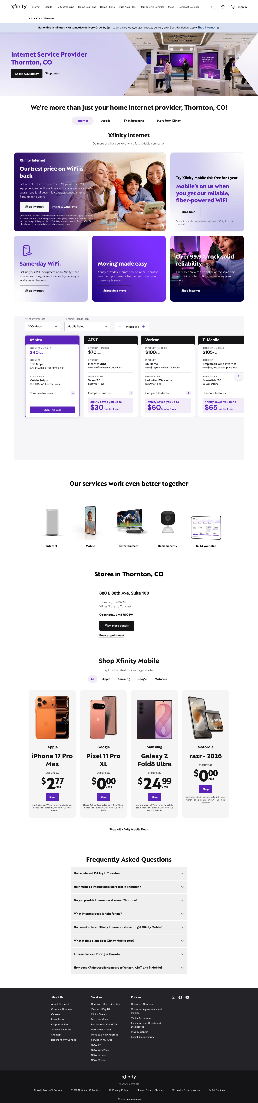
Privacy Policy (120, 1090)
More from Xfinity (169, 120)
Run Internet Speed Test (104, 1024)
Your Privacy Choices (152, 1090)
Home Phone (107, 6)
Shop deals (52, 73)
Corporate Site (59, 1024)
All (92, 679)
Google (142, 679)
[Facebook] (180, 997)
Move (171, 6)
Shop (52, 797)
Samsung (124, 679)
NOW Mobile (98, 1060)
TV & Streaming (65, 6)
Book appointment (111, 635)
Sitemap (56, 1034)
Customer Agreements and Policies (146, 1011)
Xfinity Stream (99, 1014)
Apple (106, 679)
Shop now (188, 212)
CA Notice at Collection (87, 1090)
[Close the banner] (218, 27)
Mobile (48, 6)
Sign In (242, 7)
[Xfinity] (19, 7)
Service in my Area (101, 1039)
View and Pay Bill (100, 1009)
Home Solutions (87, 6)
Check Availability (27, 74)
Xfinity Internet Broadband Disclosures (146, 1024)
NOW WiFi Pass (100, 1050)
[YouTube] (187, 997)
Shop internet (206, 27)
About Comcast (60, 1004)
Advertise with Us (61, 1029)
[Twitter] (173, 997)
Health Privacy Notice (188, 1090)
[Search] (213, 7)
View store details (117, 625)
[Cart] (233, 7)
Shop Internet (190, 290)
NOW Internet (99, 1055)
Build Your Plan (127, 6)
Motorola (161, 679)
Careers (55, 1014)
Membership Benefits (152, 6)
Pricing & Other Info (64, 207)
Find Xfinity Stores (101, 1029)
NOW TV (96, 1044)
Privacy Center (139, 1031)
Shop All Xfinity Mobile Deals (129, 829)
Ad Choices (218, 1090)
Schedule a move (114, 290)
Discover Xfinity (100, 1019)
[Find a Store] (223, 7)
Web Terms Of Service (49, 1090)
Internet (36, 6)
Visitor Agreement (141, 1018)
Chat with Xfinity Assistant (106, 1004)
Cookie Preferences (131, 1099)
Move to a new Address (104, 1034)
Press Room (58, 1019)
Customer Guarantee (143, 1004)
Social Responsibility (142, 1037)
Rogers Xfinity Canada (63, 1039)
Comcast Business (188, 6)
